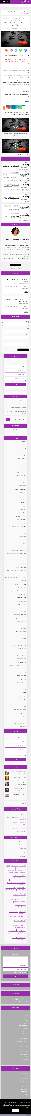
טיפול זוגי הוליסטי (24, 1051)
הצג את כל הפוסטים (15, 264)
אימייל (27, 334)
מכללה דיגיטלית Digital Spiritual (9, 174)
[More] (7, 50)
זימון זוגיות (14, 173)
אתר (28, 342)
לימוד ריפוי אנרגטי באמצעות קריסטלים (15, 882)
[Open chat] (28, 1112)
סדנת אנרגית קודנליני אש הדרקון (12, 177)
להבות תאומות (13, 880)
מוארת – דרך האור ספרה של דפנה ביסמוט (16, 400)
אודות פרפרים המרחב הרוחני (21, 1081)
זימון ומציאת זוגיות (24, 1054)
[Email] (10, 107)
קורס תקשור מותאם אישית (18, 937)
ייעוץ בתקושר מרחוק (19, 875)
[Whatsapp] (21, 50)
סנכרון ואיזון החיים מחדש (18, 909)
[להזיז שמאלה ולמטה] (1, 2)
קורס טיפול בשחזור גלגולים (18, 922)
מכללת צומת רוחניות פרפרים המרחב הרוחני (11, 166)
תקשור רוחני (21, 190)
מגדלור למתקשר (20, 892)
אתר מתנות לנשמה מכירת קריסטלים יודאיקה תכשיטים (16, 1062)
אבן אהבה (17, 172)
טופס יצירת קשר (24, 1091)
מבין (15, 1110)
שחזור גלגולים (25, 1059)
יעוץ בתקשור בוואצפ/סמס (18, 877)
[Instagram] (12, 50)
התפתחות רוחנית (20, 114)
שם (28, 328)
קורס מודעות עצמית (23, 1049)
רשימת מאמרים (24, 1078)
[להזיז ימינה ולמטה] (2, 2)
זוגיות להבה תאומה (20, 867)
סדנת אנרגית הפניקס (19, 899)
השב (26, 291)
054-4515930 (15, 999)
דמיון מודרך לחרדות (23, 1025)
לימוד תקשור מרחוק (10, 889)
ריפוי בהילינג (25, 1033)
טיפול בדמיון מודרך (20, 870)
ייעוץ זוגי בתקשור (24, 1038)
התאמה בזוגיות (11, 172)
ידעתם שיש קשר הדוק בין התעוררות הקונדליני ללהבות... (18, 180)
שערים (24, 852)
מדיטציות (5, 18)
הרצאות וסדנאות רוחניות (20, 18)
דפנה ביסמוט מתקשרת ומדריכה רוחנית (12, 28)
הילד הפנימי (11, 162)
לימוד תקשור (21, 884)
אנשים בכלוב (23, 856)
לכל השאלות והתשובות (20, 831)
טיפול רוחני (10, 872)
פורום (27, 1076)
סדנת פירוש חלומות (20, 906)
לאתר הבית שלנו (24, 1073)
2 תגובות (25, 28)
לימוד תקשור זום (20, 889)
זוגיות (18, 173)
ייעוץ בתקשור (7, 165)
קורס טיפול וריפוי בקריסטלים (18, 925)
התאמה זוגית (5, 172)
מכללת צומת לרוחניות (19, 896)
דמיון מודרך (16, 162)
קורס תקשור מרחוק (24, 1043)
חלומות (17, 182)
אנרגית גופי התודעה (23, 112)
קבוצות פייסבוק (24, 1089)
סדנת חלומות (10, 899)
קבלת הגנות (21, 911)
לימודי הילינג (8, 205)
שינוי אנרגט (25, 59)
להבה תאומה (9, 173)
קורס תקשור (5, 188)
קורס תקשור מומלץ (25, 189)
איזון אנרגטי (25, 1036)
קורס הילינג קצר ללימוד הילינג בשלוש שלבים (16, 917)
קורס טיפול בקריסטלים (19, 920)
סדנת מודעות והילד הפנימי (24, 169)
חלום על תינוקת (22, 841)
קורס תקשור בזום (13, 932)
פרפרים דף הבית (18, 11)
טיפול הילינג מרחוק (24, 1046)
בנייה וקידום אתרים (10, 1113)
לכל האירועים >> (15, 429)
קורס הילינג (21, 913)
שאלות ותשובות (24, 1086)
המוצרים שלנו (25, 1084)
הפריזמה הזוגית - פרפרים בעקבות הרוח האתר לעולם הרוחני (17, 280)
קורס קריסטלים (21, 930)
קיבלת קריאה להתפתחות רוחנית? (22, 192)
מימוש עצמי (16, 894)
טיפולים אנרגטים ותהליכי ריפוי (7, 194)
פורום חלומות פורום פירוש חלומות (18, 407)
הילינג (27, 18)
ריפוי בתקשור (19, 189)
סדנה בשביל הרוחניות (8, 186)
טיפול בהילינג (11, 870)
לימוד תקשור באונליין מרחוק (18, 887)
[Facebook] (26, 50)
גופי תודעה (15, 112)
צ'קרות (13, 114)
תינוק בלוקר (23, 848)
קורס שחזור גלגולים (11, 930)
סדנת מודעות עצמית (14, 168)
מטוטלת (22, 894)
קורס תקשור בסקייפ (20, 935)
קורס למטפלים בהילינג (19, 927)
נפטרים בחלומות (16, 186)
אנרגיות (17, 213)
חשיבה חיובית (11, 18)
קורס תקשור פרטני (20, 939)
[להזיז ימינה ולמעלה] (2, 1)
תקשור (11, 20)
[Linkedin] (13, 107)
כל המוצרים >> (22, 803)
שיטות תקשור (13, 189)
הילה (10, 112)
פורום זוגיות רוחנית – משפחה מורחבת (17, 403)
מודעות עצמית (17, 20)
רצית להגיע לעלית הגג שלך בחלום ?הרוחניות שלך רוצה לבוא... (17, 202)
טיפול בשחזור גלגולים (19, 872)
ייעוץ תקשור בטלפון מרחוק (22, 1041)
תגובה (27, 321)
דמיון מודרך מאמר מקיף (23, 1031)
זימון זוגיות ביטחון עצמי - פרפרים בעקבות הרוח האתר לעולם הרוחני (16, 300)
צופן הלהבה (8, 909)
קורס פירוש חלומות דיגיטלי (14, 188)
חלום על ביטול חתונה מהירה (19, 845)
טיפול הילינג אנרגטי (15, 205)
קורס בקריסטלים (13, 911)
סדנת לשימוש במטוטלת (19, 901)
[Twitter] (17, 50)
